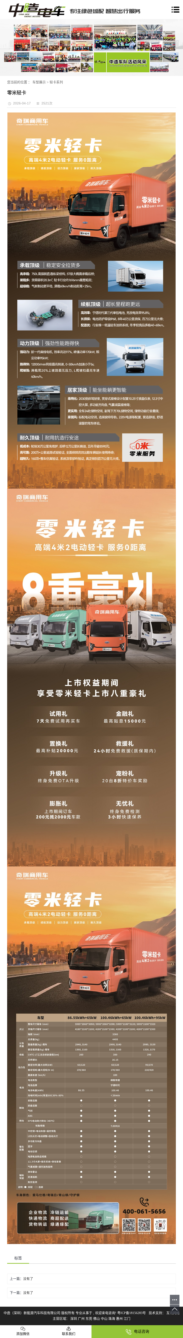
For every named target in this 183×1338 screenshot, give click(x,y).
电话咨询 (141, 1331)
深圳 (74, 1318)
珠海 (112, 1318)
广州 (82, 1318)
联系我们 (68, 1334)
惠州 (120, 1318)
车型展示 (39, 82)
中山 (104, 1318)
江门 (127, 1318)
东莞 (89, 1318)
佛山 (97, 1318)
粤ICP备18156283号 (131, 1313)
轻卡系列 (56, 82)
